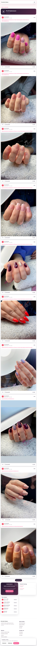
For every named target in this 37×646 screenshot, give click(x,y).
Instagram (21, 632)
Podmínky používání (4, 633)
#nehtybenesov (11, 19)
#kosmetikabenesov (5, 21)
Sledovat (15, 599)
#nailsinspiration (20, 19)
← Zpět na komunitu (4, 7)
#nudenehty (11, 471)
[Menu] (34, 2)
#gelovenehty (25, 131)
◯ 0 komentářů (7, 66)
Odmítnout (10, 643)
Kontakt (20, 627)
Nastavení (4, 643)
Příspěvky (21, 626)
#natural (15, 526)
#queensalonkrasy (5, 19)
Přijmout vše (16, 643)
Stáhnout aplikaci (9, 591)
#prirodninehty (20, 526)
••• (34, 17)
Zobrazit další (18, 580)
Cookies (2, 635)
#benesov (27, 19)
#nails (15, 19)
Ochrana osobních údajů (5, 632)
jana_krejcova (6, 16)
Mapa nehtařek (21, 624)
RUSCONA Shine (22, 623)
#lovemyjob (30, 131)
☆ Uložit (33, 66)
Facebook (21, 633)
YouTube (20, 635)
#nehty (24, 19)
